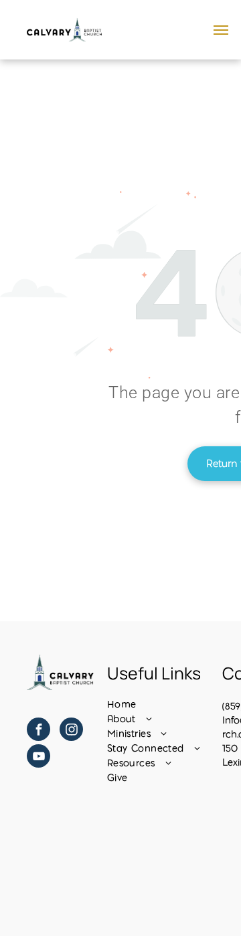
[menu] (221, 30)
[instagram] (71, 731)
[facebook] (38, 731)
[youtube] (38, 757)
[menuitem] (161, 704)
